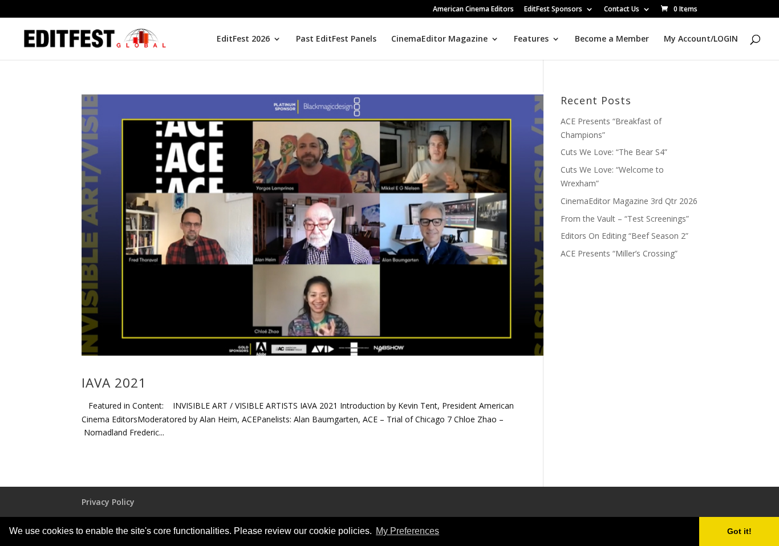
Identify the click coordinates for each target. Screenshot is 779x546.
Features (531, 39)
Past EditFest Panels (336, 39)
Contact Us (621, 10)
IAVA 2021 (114, 383)
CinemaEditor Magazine (439, 39)
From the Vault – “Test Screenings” (625, 218)
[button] (445, 532)
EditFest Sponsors (553, 10)
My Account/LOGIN (701, 39)
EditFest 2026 (243, 39)
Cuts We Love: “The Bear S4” (614, 151)
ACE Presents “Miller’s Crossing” (619, 253)
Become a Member (612, 39)
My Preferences (407, 531)
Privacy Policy (108, 501)
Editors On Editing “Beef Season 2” (624, 235)
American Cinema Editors (473, 10)
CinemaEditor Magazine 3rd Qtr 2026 (629, 200)
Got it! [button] (739, 531)
